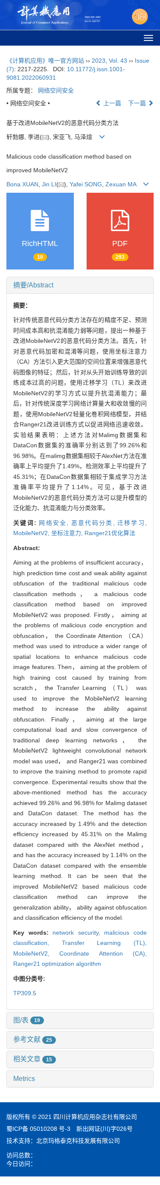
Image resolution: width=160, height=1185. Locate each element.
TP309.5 (24, 993)
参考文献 (32, 1039)
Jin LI (49, 184)
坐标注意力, (67, 533)
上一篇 (111, 103)
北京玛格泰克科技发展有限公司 (78, 1140)
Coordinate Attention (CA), (103, 953)
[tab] (80, 285)
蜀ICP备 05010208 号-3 (38, 1128)
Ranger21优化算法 (109, 533)
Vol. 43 (118, 60)
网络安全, (55, 522)
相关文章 (32, 1059)
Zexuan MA (120, 184)
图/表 (26, 1020)
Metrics (24, 1078)
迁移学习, (132, 522)
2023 (98, 60)
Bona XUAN (22, 184)
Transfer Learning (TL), (104, 942)
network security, (78, 932)
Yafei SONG (86, 184)
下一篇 (138, 103)
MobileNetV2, (32, 533)
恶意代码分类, (94, 522)
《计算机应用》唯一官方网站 (45, 60)
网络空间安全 (56, 90)
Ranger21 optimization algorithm (57, 963)
